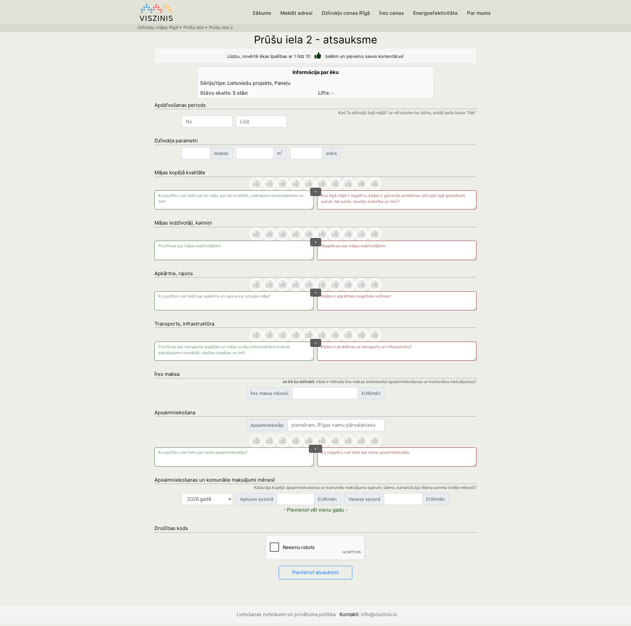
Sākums (261, 13)
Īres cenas (391, 13)
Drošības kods (171, 528)
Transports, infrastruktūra (184, 324)
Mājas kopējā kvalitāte (179, 172)
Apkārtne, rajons (173, 273)
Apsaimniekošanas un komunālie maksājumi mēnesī (214, 480)
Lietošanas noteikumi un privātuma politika (286, 614)
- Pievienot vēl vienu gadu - (315, 510)
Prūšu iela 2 (221, 27)
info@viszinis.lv (379, 614)
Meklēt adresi (296, 13)
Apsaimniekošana (174, 412)
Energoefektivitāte (435, 13)
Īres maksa (166, 374)
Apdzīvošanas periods (180, 105)
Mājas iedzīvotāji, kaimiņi (183, 223)
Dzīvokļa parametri (176, 140)
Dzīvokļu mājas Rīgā (158, 27)
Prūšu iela (193, 27)
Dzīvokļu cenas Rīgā (346, 13)
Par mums (479, 13)
